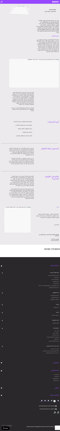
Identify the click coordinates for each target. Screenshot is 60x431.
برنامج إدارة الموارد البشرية (53, 275)
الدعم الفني (56, 376)
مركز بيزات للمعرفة (55, 349)
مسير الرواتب (56, 307)
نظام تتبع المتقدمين (54, 295)
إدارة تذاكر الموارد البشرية (54, 341)
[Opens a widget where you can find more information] (5, 428)
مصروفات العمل (55, 315)
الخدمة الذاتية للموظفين (54, 287)
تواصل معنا (56, 374)
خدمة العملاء (56, 380)
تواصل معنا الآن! (55, 239)
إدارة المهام (56, 339)
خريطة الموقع (56, 378)
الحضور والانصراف (55, 279)
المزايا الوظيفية (56, 323)
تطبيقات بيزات (56, 333)
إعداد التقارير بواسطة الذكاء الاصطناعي (51, 351)
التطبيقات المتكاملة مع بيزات (53, 337)
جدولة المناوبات (55, 281)
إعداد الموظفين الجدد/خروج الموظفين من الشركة (48, 285)
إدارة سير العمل (55, 335)
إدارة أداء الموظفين (55, 297)
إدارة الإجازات (56, 277)
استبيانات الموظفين (54, 299)
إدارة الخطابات (56, 283)
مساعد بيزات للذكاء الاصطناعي (52, 353)
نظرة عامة (57, 331)
